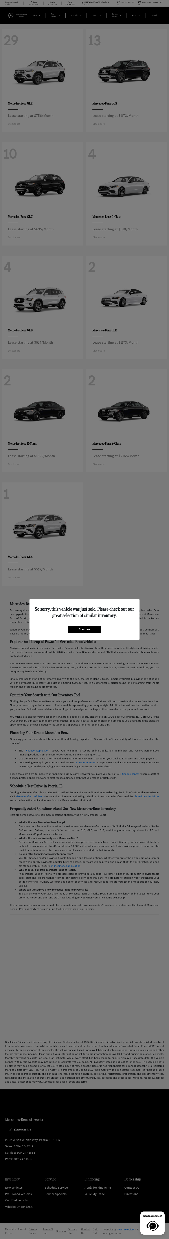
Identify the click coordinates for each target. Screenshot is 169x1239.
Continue (84, 629)
